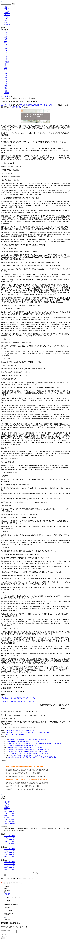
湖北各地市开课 (40, 789)
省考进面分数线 (20, 773)
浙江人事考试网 (9, 811)
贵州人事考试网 (9, 867)
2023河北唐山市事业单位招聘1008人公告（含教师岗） (38, 105)
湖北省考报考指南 (11, 776)
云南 (5, 75)
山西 (5, 60)
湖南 (5, 66)
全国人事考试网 (9, 821)
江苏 (5, 41)
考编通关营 (38, 786)
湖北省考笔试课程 (20, 783)
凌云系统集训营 (29, 789)
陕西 (5, 87)
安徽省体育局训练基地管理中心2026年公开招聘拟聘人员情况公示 (29, 749)
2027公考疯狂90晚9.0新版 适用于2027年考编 (21, 779)
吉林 (5, 46)
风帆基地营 (9, 789)
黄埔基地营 (9, 786)
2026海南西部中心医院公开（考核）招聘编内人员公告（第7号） (29, 753)
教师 (13, 734)
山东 (5, 39)
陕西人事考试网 (9, 869)
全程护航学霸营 (18, 789)
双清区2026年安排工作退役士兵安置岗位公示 (22, 745)
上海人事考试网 (9, 819)
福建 (5, 48)
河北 (5, 58)
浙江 (5, 43)
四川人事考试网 (9, 866)
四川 (5, 71)
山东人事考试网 (9, 851)
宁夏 (5, 81)
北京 (5, 35)
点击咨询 (7, 894)
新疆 (5, 83)
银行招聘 (7, 15)
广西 (5, 52)
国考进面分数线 (37, 773)
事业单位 (7, 9)
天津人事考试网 (9, 843)
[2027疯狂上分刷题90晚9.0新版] (1, 795)
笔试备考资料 (38, 766)
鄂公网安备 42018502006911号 (12, 883)
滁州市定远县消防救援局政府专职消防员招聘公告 (24, 741)
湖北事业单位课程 (32, 783)
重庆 (5, 73)
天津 (5, 56)
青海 (5, 85)
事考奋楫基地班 (18, 786)
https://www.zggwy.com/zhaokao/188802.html (21, 727)
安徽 (5, 45)
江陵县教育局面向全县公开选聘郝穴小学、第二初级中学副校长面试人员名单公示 (34, 743)
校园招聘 (7, 806)
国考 (5, 18)
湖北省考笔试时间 (32, 770)
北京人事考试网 (9, 836)
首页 (5, 7)
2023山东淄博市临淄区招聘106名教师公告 (20, 730)
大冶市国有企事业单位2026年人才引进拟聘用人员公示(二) (27, 740)
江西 (5, 91)
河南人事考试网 (9, 854)
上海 (5, 37)
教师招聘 (7, 11)
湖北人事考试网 (9, 862)
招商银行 (7, 817)
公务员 (6, 22)
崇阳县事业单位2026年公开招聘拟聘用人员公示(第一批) (26, 747)
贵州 (5, 77)
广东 (5, 50)
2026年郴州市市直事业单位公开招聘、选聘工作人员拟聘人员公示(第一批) (32, 757)
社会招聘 (7, 808)
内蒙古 (6, 93)
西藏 (5, 79)
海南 (5, 54)
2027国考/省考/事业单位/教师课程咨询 (19, 766)
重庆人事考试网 (9, 841)
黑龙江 (6, 62)
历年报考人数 (41, 776)
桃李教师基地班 (29, 786)
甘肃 (5, 64)
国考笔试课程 (10, 783)
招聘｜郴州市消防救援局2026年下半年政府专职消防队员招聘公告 (29, 751)
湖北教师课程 (43, 783)
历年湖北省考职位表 (12, 770)
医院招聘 (7, 13)
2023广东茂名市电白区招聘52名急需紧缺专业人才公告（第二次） (28, 732)
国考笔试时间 (43, 770)
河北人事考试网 (21, 734)
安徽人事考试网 (9, 815)
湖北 (5, 68)
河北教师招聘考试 (15, 107)
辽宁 (5, 89)
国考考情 (28, 773)
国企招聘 (7, 17)
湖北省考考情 (10, 773)
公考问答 (7, 24)
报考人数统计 (22, 776)
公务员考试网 (5, 105)
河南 (5, 70)
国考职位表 (22, 770)
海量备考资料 (42, 779)
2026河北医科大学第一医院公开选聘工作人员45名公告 (25, 755)
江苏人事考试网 (9, 813)
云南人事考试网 (9, 823)
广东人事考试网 (9, 839)
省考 (5, 20)
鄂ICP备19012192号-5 (26, 878)
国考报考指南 (31, 776)
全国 (5, 33)
